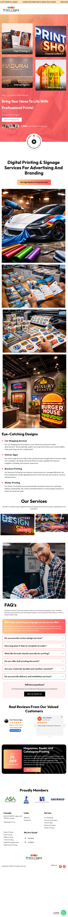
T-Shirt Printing (53, 87)
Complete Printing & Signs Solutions (36, 2)
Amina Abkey (50, 718)
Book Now (23, 530)
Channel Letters (53, 53)
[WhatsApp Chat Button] (63, 912)
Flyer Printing (21, 51)
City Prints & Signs (16, 720)
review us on (14, 730)
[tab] (34, 182)
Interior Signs (21, 84)
